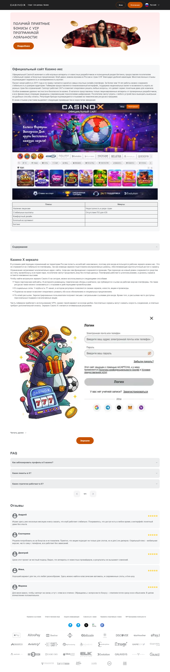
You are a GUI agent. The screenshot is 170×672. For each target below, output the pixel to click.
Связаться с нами (89, 617)
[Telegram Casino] (78, 625)
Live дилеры (38, 5)
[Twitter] (86, 625)
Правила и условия (34, 617)
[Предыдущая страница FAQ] (76, 493)
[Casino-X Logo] (17, 5)
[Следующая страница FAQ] (93, 493)
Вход (121, 5)
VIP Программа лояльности (136, 617)
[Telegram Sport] (70, 625)
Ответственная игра (52, 617)
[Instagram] (94, 625)
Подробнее (23, 46)
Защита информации (71, 617)
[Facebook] (102, 625)
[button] (152, 5)
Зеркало (85, 440)
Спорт (30, 5)
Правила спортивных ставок (111, 617)
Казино (46, 5)
